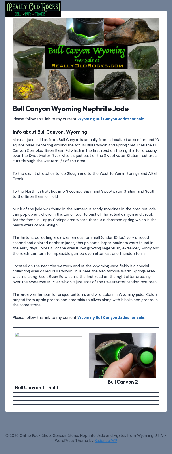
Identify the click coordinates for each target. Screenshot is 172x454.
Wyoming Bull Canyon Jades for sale (110, 118)
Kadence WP (106, 440)
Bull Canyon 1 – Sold (36, 387)
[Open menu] (162, 8)
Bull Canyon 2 (123, 382)
